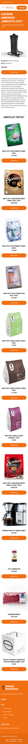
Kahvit (10, 61)
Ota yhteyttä (13, 739)
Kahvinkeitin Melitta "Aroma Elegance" (14, 530)
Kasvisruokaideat (9, 715)
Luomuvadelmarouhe (14, 614)
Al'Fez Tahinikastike (14, 569)
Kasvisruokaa (7, 708)
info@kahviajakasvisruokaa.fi (8, 2)
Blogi (5, 718)
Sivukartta (20, 741)
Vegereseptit (7, 711)
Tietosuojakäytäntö (10, 741)
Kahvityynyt (15, 61)
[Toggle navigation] (3, 7)
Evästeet (20, 739)
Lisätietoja (14, 72)
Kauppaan (22, 7)
